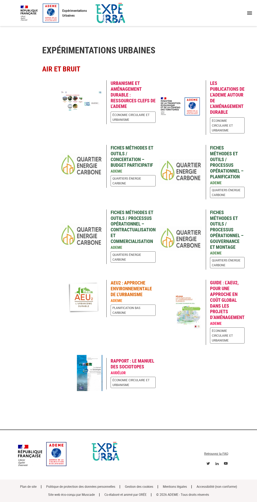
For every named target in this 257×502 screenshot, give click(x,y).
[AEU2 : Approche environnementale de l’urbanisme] (83, 298)
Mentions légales (175, 487)
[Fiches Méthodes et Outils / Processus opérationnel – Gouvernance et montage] (183, 240)
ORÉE (143, 495)
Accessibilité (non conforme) (217, 487)
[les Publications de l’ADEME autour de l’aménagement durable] (183, 107)
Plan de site (28, 487)
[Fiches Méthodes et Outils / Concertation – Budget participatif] (83, 166)
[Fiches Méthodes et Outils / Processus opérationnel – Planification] (183, 172)
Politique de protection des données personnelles (80, 487)
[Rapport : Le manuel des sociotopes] (83, 373)
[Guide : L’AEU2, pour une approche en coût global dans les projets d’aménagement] (183, 312)
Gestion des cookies (139, 487)
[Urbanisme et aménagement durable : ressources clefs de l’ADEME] (83, 102)
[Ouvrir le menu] (249, 13)
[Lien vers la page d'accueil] (53, 454)
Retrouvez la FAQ (216, 454)
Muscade (88, 495)
